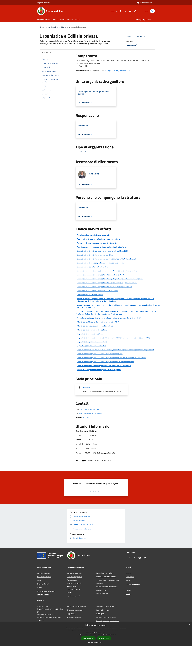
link (115, 634)
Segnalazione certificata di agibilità (90, 333)
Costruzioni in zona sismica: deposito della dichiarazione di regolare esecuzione (107, 282)
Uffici (62, 27)
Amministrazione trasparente (106, 606)
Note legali (100, 613)
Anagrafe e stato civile (74, 573)
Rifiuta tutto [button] (104, 638)
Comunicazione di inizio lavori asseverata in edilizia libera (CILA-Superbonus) (106, 259)
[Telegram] (135, 11)
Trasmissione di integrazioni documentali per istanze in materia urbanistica (105, 361)
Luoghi (128, 590)
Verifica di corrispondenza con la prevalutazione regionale (99, 369)
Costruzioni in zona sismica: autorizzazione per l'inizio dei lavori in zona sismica (107, 270)
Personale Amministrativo (46, 591)
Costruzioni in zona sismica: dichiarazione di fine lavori (97, 290)
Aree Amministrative (44, 577)
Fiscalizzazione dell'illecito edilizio (90, 294)
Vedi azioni (139, 36)
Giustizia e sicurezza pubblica (106, 576)
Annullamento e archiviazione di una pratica (93, 235)
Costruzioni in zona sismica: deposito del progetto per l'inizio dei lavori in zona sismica (109, 278)
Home (42, 27)
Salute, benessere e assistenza (106, 586)
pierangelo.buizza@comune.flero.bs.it (119, 70)
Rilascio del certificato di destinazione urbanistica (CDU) (98, 322)
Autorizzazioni (101, 590)
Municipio (86, 387)
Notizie (128, 573)
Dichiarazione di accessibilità (106, 617)
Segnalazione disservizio (75, 610)
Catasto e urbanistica (74, 589)
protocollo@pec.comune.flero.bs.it (90, 413)
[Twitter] (125, 11)
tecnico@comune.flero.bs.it (89, 409)
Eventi (128, 594)
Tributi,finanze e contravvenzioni (107, 580)
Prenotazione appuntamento (76, 606)
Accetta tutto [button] (88, 638)
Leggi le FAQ (71, 613)
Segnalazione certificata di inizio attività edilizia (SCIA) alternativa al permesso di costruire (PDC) (113, 337)
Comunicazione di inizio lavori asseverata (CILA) (95, 255)
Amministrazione (52, 27)
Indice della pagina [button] (48, 53)
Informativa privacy (103, 610)
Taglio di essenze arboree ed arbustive (91, 345)
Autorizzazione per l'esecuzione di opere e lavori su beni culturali (101, 247)
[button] (96, 643)
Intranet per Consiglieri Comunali (107, 621)
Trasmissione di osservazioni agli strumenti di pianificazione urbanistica (104, 365)
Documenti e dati (43, 594)
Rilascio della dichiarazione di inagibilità (92, 329)
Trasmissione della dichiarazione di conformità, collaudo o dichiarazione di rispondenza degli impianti (115, 349)
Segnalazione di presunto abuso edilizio (92, 341)
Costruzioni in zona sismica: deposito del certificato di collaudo (101, 274)
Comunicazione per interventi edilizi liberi (92, 266)
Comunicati (130, 577)
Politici (39, 587)
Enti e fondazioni (43, 584)
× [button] (189, 624)
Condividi (129, 36)
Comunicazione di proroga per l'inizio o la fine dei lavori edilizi (100, 262)
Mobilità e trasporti (73, 596)
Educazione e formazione (104, 573)
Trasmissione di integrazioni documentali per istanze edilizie (99, 353)
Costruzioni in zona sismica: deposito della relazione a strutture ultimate (104, 286)
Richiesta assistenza (74, 617)
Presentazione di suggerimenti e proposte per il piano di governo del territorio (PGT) (109, 318)
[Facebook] (120, 11)
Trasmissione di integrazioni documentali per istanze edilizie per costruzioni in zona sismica (111, 357)
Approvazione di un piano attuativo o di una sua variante (98, 239)
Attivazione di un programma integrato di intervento (97, 243)
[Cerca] (152, 11)
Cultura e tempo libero (74, 577)
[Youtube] (130, 11)
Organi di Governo (43, 573)
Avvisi (128, 580)
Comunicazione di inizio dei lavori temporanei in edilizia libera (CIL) (102, 251)
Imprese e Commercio (74, 583)
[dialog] (96, 634)
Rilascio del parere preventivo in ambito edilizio (95, 325)
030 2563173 (87, 417)
